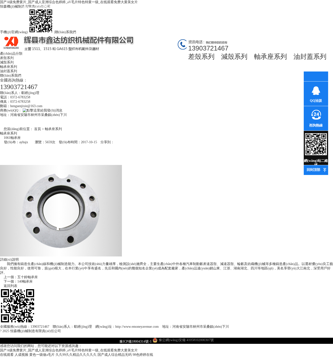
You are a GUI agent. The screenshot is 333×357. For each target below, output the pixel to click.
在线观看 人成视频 (14, 355)
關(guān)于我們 (64, 7)
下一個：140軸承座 (18, 281)
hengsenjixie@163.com (26, 106)
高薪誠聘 (239, 7)
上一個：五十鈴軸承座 (20, 277)
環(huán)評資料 (181, 7)
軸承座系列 (270, 56)
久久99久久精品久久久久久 (76, 355)
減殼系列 (234, 56)
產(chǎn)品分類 (11, 53)
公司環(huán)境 (151, 7)
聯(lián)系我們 (65, 32)
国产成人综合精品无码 (115, 355)
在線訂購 (269, 7)
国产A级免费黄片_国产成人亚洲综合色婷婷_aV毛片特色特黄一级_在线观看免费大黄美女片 (69, 350)
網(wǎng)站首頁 (35, 11)
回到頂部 (313, 170)
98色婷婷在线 (143, 355)
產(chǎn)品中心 (93, 7)
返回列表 (10, 286)
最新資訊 (122, 7)
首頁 (37, 129)
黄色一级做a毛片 (42, 355)
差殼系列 (201, 56)
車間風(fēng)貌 (210, 7)
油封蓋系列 (310, 56)
